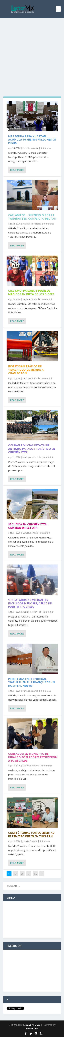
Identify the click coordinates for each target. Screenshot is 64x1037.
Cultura (25, 532)
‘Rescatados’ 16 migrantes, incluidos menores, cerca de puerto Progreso (30, 603)
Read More (17, 169)
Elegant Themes (31, 1024)
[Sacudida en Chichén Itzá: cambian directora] (32, 504)
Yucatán (34, 148)
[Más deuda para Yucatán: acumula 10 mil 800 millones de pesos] (32, 116)
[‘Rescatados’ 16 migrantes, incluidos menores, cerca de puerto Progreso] (32, 579)
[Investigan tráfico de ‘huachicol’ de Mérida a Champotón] (32, 346)
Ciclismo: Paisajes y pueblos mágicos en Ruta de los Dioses (31, 292)
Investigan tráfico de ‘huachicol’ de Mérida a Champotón (26, 370)
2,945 (35, 876)
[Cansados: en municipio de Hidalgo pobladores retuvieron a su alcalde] (32, 733)
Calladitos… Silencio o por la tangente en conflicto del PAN (32, 216)
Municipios (27, 457)
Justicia (25, 841)
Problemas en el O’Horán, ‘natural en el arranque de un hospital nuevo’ (31, 682)
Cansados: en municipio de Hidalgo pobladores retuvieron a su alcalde (32, 757)
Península (26, 378)
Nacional (26, 765)
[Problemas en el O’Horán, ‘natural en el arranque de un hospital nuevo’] (32, 659)
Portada (26, 148)
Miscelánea (27, 223)
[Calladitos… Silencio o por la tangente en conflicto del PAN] (32, 195)
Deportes (26, 299)
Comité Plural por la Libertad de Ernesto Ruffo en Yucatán (31, 834)
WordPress (32, 1028)
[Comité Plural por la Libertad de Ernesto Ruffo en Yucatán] (32, 812)
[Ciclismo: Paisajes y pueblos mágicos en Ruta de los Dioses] (32, 270)
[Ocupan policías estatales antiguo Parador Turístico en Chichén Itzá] (32, 425)
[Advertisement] (32, 51)
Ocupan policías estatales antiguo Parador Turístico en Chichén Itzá (31, 449)
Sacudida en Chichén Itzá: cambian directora (28, 526)
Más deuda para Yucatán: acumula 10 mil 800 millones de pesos (32, 139)
